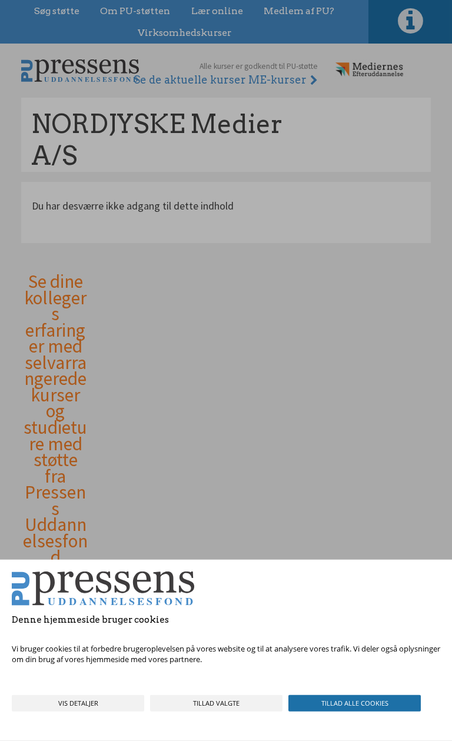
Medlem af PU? (299, 10)
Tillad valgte (216, 703)
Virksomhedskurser (184, 32)
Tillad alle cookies (354, 703)
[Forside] (80, 70)
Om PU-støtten (135, 10)
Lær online (217, 10)
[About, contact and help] (410, 22)
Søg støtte (56, 10)
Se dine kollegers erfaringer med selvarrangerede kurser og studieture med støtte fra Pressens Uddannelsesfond (55, 420)
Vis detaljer (78, 703)
